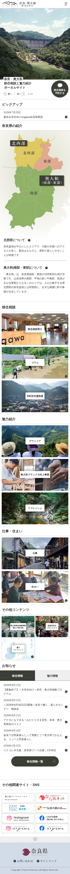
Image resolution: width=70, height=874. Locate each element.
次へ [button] (19, 94)
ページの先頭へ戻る (35, 839)
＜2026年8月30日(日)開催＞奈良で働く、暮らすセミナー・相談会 (33, 706)
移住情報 (17, 675)
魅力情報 (52, 675)
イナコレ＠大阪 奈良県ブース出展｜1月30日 (30, 750)
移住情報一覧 (35, 761)
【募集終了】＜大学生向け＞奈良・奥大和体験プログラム (33, 691)
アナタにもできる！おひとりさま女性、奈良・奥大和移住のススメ (33, 721)
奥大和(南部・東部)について (23, 267)
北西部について (14, 240)
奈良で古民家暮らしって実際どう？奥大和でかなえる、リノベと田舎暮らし (33, 737)
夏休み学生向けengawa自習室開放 (23, 116)
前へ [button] (10, 94)
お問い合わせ (25, 861)
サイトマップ (48, 861)
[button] (66, 4)
